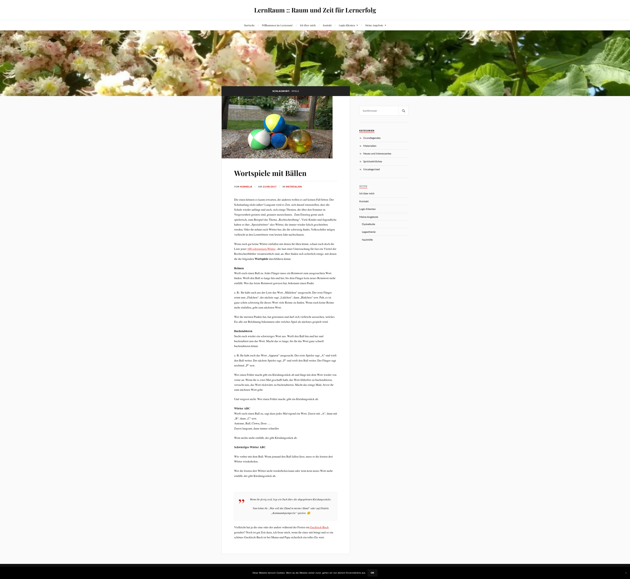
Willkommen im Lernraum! (277, 25)
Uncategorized (371, 169)
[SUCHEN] (404, 111)
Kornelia (246, 186)
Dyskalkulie (368, 224)
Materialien (294, 186)
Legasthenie (369, 231)
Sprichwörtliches (372, 161)
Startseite (249, 25)
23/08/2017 (270, 186)
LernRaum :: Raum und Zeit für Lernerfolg (315, 10)
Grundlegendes (372, 137)
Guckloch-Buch (319, 527)
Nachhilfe (367, 239)
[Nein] (626, 573)
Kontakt (327, 25)
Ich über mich (308, 25)
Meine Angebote (374, 25)
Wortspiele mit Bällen (270, 173)
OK (372, 572)
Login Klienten (347, 25)
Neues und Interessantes (377, 153)
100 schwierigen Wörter (261, 249)
